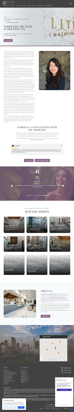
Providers (6, 370)
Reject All (14, 407)
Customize (7, 407)
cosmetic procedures (14, 99)
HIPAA (47, 408)
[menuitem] (5, 6)
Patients (6, 382)
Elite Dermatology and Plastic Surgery (49, 294)
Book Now (8, 40)
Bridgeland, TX (25, 379)
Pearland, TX (24, 375)
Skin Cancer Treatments (10, 373)
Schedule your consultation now (37, 139)
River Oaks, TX (24, 376)
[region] (14, 404)
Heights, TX (24, 372)
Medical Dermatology (9, 372)
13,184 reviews (45, 195)
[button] (63, 186)
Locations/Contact (9, 380)
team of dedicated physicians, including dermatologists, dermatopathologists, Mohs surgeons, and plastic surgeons (54, 299)
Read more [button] (52, 192)
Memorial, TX (24, 380)
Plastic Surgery (8, 376)
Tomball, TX (24, 382)
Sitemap (41, 408)
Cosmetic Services (8, 375)
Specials (6, 383)
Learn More (45, 316)
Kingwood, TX (24, 373)
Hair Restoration (8, 377)
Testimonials (7, 379)
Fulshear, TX (24, 370)
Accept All (21, 407)
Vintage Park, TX (25, 377)
